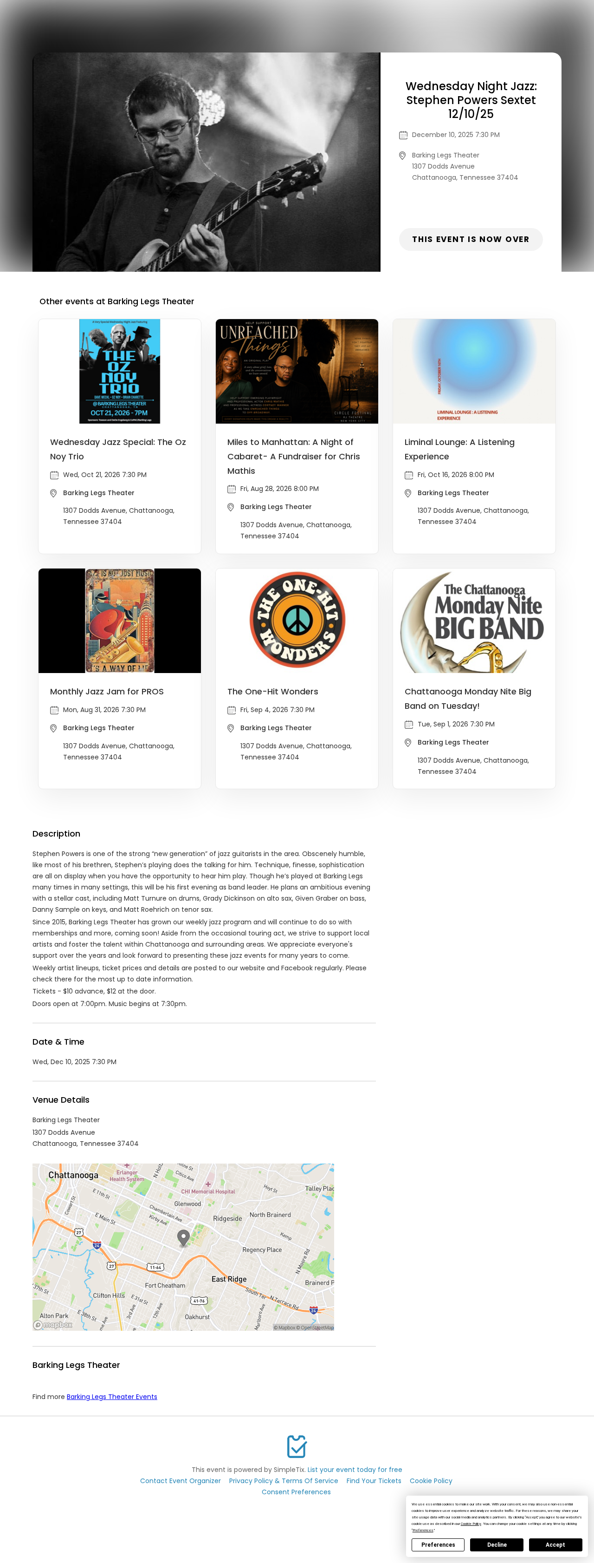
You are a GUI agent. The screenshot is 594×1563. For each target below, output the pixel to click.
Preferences (438, 1545)
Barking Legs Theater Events (112, 1396)
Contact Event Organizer (180, 1480)
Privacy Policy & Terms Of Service (283, 1480)
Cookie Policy (431, 1480)
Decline (497, 1545)
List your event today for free (355, 1469)
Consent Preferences (296, 1492)
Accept (555, 1545)
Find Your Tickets (374, 1480)
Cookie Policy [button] (471, 1524)
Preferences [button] (423, 1530)
